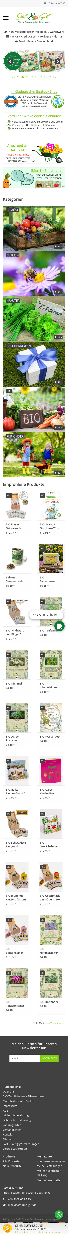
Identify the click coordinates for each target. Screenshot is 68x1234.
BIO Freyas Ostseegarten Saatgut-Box (14, 526)
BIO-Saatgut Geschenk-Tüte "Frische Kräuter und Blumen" (50, 526)
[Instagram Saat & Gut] (41, 1070)
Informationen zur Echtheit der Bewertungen (38, 1232)
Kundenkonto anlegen (51, 1161)
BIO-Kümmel (14, 683)
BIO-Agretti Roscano (13, 738)
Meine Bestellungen (49, 1166)
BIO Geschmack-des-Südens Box (50, 897)
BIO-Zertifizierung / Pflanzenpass (23, 1096)
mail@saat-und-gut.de (22, 1205)
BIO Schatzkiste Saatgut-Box (16, 844)
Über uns (9, 1091)
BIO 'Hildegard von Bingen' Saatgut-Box (15, 632)
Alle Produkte (11, 1161)
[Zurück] (10, 61)
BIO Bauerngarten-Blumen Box (15, 951)
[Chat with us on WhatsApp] (59, 1214)
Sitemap (8, 1139)
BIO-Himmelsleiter (49, 950)
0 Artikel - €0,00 (56, 3)
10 (54, 77)
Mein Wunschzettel (49, 1180)
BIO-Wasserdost (50, 736)
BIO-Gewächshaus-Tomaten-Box (49, 844)
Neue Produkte (12, 1166)
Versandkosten (57, 1022)
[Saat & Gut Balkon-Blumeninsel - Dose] (17, 558)
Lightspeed (54, 1219)
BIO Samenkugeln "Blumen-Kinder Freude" (50, 579)
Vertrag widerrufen (15, 1148)
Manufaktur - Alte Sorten (18, 1101)
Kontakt (7, 1134)
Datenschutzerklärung (17, 1120)
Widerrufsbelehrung (16, 1115)
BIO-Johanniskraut (49, 685)
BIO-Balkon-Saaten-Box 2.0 (15, 791)
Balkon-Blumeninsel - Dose (14, 579)
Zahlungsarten (12, 1125)
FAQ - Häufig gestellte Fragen (21, 1144)
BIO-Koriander (49, 1002)
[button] (59, 626)
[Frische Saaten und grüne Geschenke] (40, 18)
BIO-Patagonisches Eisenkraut (15, 1004)
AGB (5, 1110)
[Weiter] (57, 61)
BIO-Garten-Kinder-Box (47, 791)
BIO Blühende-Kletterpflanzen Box (16, 897)
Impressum (10, 1106)
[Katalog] (34, 61)
